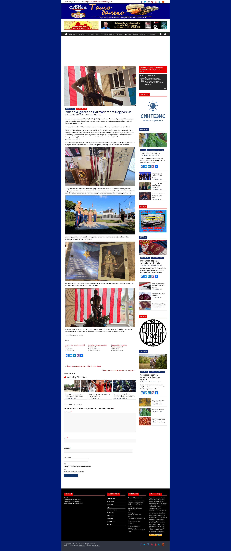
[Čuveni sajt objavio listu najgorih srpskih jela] (145, 418)
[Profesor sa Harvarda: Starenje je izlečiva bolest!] (145, 193)
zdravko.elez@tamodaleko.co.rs (73, 503)
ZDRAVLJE (160, 150)
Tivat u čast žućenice (150, 153)
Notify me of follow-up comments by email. (77, 466)
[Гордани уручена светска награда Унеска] (145, 173)
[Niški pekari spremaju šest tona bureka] (145, 399)
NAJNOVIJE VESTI (70, 108)
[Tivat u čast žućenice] (153, 133)
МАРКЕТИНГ (144, 34)
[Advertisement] (115, 52)
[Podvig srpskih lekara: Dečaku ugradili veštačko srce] (145, 183)
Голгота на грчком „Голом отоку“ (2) (96, 2)
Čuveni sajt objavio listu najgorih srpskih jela (158, 420)
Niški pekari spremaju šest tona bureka (158, 401)
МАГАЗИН (91, 34)
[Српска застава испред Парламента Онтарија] (76, 381)
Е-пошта (67, 448)
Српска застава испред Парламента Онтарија (74, 395)
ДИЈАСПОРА (73, 34)
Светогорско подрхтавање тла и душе (118, 370)
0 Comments (97, 115)
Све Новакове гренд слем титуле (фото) (99, 395)
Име (66, 438)
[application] (153, 82)
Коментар (68, 412)
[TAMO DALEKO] (66, 34)
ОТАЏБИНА (82, 34)
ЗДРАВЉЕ (128, 34)
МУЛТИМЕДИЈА (109, 34)
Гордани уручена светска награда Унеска (157, 175)
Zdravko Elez (80, 115)
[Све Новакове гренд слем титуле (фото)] (100, 381)
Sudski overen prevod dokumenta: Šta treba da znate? (158, 285)
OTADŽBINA (155, 257)
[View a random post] (165, 34)
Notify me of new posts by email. (74, 471)
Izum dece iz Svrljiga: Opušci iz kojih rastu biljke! (124, 395)
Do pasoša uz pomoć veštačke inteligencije (150, 261)
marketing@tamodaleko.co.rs (72, 501)
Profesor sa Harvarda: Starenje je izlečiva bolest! (158, 195)
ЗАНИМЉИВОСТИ (81, 108)
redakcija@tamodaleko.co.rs (72, 499)
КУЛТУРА (99, 34)
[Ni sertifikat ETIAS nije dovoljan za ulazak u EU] (145, 302)
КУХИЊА (135, 34)
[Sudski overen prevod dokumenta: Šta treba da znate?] (145, 283)
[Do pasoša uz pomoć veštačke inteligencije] (153, 241)
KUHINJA (143, 150)
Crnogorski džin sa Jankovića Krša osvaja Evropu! (150, 377)
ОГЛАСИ (152, 34)
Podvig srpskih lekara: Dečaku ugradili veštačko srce (158, 185)
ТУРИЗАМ (119, 34)
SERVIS (161, 257)
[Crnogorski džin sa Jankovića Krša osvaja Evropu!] (153, 355)
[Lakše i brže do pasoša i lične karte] (145, 293)
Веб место (67, 458)
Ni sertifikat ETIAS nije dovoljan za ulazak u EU (158, 304)
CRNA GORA (144, 371)
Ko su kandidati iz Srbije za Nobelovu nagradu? (119, 346)
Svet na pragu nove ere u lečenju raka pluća (83, 366)
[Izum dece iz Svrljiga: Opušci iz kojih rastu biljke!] (124, 381)
